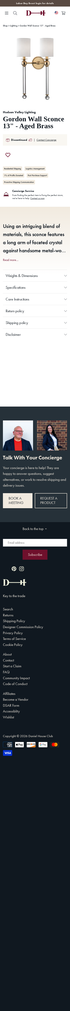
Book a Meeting (16, 500)
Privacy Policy (13, 632)
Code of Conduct (15, 683)
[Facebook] (6, 568)
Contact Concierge (46, 140)
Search (8, 609)
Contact (8, 660)
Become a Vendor (15, 699)
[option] (35, 69)
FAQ (6, 672)
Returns (8, 615)
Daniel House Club (40, 736)
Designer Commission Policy (23, 626)
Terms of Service (14, 638)
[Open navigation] (7, 13)
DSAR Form (11, 705)
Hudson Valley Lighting (19, 112)
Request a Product (48, 500)
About (7, 654)
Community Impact (16, 678)
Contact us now (37, 198)
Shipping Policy (14, 621)
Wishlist (8, 717)
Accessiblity (11, 711)
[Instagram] (21, 568)
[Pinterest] (14, 568)
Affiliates (9, 693)
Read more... (10, 260)
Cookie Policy (13, 644)
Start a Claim (12, 666)
